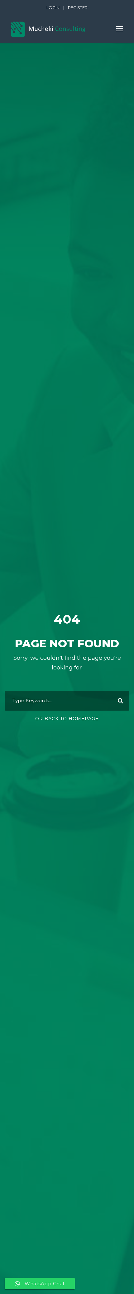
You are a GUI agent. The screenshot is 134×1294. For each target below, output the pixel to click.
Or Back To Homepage (67, 719)
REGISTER (78, 7)
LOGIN (53, 7)
